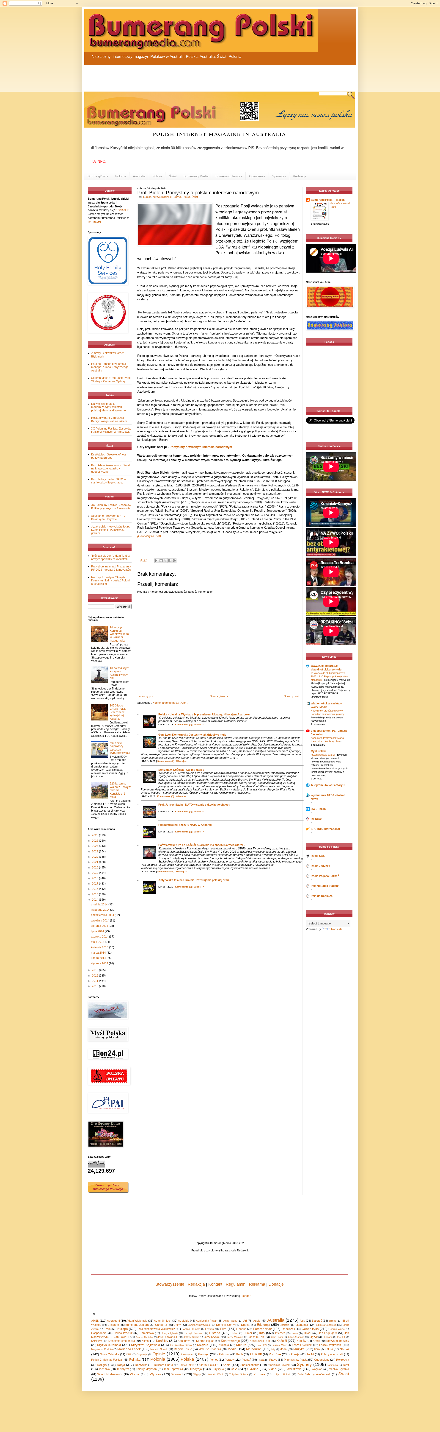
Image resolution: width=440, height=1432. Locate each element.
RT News (316, 819)
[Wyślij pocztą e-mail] (156, 560)
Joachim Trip (256, 1337)
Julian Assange (296, 1337)
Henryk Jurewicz (194, 1333)
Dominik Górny (225, 1324)
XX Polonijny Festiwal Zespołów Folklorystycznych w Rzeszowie (111, 430)
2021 (95, 862)
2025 (95, 840)
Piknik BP (256, 1354)
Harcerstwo (147, 1333)
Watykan (317, 1369)
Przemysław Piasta (296, 1359)
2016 (95, 888)
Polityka (177, 196)
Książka (202, 1345)
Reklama (257, 1284)
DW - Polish (318, 809)
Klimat (145, 1341)
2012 (95, 975)
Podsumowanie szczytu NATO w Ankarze (185, 824)
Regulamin (235, 1284)
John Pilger (277, 1337)
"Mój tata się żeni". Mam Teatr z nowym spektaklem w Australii (110, 557)
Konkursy (184, 1341)
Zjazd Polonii (283, 1374)
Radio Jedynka (320, 866)
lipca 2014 (98, 931)
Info (262, 1333)
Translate (336, 929)
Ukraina (252, 1369)
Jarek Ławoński (167, 1337)
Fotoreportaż (262, 1329)
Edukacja (263, 1324)
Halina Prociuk (123, 1333)
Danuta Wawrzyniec (198, 1324)
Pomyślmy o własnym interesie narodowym (201, 447)
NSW (317, 1349)
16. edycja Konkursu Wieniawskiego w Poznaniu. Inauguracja (119, 634)
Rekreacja (342, 1359)
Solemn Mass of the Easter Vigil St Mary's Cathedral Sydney (111, 379)
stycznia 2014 (100, 963)
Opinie (158, 1353)
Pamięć (203, 1354)
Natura (328, 1349)
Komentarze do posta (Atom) (170, 702)
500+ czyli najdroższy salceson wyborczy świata (120, 747)
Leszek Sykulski (302, 1345)
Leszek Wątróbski (330, 1345)
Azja (302, 1320)
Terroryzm (123, 1369)
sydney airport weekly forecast (330, 398)
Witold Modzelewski (110, 1374)
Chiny (177, 1324)
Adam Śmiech (162, 1320)
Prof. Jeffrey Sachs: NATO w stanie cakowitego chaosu (194, 804)
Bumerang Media (196, 176)
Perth (239, 1354)
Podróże (275, 1354)
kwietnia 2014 (100, 947)
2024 (95, 846)
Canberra (161, 1324)
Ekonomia (301, 1324)
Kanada (328, 1337)
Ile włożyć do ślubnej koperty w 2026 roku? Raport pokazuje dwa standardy (329, 676)
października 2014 (103, 915)
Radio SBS (318, 855)
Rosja (121, 1365)
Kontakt (215, 1284)
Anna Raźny (230, 1320)
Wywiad (177, 1374)
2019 (95, 872)
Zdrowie (259, 1374)
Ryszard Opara (163, 1365)
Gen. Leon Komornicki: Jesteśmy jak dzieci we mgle (192, 734)
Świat (173, 176)
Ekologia (284, 1324)
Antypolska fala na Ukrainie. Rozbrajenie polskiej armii (193, 880)
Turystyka (218, 1369)
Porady (229, 1359)
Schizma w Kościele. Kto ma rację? (181, 769)
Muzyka (299, 1349)
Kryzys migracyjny (337, 1341)
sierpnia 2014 (100, 925)
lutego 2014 (99, 958)
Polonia (120, 176)
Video (272, 1369)
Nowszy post (146, 696)
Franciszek (288, 1329)
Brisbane (113, 1324)
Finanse (241, 1329)
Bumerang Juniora (228, 176)
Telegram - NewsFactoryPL (328, 785)
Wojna (134, 1374)
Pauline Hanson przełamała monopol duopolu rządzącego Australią (110, 367)
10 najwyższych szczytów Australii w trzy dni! (119, 673)
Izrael (307, 1333)
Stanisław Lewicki (279, 1365)
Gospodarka (99, 1333)
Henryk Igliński (169, 1333)
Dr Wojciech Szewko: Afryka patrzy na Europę (108, 456)
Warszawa (294, 1369)
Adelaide (183, 1320)
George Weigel (336, 1329)
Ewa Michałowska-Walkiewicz (156, 1329)
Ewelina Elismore (191, 1329)
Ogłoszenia (257, 176)
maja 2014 (98, 942)
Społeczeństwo (249, 1365)
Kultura (241, 1345)
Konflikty (162, 1341)
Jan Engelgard (328, 1333)
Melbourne (254, 1349)
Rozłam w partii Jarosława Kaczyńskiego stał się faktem (109, 419)
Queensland (322, 1359)
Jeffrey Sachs (191, 1337)
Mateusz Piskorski (209, 1349)
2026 (95, 835)
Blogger (245, 1296)
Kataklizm (96, 1341)
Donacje (276, 1284)
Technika (104, 1369)
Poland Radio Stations (325, 886)
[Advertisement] (194, 75)
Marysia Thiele (183, 1349)
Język (314, 1337)
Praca (261, 1359)
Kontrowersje (230, 1341)
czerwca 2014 (100, 936)
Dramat (245, 1324)
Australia (139, 176)
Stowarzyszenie (169, 1284)
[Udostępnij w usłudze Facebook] (170, 560)
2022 (95, 856)
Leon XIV (262, 1345)
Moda (283, 1349)
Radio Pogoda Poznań (325, 876)
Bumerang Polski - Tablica (328, 199)
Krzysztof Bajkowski (145, 1345)
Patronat (224, 1354)
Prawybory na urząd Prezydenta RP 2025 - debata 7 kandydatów (111, 568)
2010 (95, 986)
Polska (157, 176)
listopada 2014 (100, 909)
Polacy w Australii (332, 1354)
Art (245, 1320)
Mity (273, 1349)
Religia (102, 1365)
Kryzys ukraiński (162, 196)
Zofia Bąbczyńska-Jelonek (314, 1374)
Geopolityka (310, 1329)
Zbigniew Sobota (238, 1374)
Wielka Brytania (339, 1369)
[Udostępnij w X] (165, 560)
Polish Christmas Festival (107, 1359)
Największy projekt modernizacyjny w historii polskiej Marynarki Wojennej (108, 407)
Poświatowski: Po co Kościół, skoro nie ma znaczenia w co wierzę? (201, 845)
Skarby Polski (207, 1365)
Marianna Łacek (129, 1349)
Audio (257, 1320)
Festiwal (209, 1329)
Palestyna (186, 1354)
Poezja (295, 1354)
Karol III (341, 1337)
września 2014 (100, 920)
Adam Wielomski (136, 1320)
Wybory (155, 1374)
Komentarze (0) (183, 724)
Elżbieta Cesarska (326, 1324)
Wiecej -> (199, 724)
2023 (95, 851)
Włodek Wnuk (215, 1374)
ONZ (129, 1354)
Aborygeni (113, 1320)
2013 (95, 970)
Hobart (234, 1333)
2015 (95, 894)
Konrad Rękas (205, 1341)
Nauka (344, 1349)
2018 (95, 878)
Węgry (197, 1374)
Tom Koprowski (173, 1369)
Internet (280, 1333)
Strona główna (98, 176)
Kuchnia (224, 1345)
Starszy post (291, 696)
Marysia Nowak (159, 1349)
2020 (95, 867)
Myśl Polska (319, 751)
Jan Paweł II (121, 1337)
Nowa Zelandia (109, 1354)
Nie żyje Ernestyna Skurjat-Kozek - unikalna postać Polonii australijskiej (110, 581)
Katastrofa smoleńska (121, 1341)
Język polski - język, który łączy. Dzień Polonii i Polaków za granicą (110, 530)
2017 (95, 883)
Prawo (273, 1359)
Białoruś (317, 1320)
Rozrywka (141, 1365)
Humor (248, 1333)
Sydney (304, 1364)
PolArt (310, 1354)
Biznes (332, 1320)
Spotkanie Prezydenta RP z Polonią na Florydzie (108, 517)
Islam (295, 1333)
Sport (226, 1365)
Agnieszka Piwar (206, 1320)
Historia (214, 1333)
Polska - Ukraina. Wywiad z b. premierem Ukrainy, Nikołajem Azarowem (204, 714)
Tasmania (332, 1365)
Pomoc (213, 1359)
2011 (95, 981)
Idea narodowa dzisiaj (323, 754)
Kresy (316, 1341)
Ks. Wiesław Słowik (181, 1345)
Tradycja (196, 1369)
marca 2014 (99, 952)
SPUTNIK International (325, 829)
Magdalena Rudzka (102, 1349)
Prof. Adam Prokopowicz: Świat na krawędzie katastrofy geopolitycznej (110, 469)
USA (234, 1369)
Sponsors (279, 176)
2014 (95, 899)
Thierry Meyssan (146, 1369)
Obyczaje (142, 1354)
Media (232, 1349)
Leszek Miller (279, 1345)
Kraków (301, 1341)
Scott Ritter (187, 1365)
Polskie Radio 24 (322, 896)
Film (223, 1329)
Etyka (107, 1329)
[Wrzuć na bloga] (161, 560)
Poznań (246, 1359)
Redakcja (299, 176)
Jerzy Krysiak (212, 1337)
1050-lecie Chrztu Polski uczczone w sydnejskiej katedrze (118, 712)
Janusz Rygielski (144, 1337)
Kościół (282, 1341)
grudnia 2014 (99, 904)
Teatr (346, 1365)
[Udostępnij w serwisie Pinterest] (174, 560)
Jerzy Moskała (235, 1337)
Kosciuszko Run (260, 1341)
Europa (147, 196)
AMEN (95, 1320)
